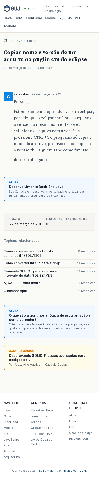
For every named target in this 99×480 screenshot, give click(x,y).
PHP (78, 18)
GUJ (7, 41)
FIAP (72, 427)
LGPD (83, 470)
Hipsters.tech (78, 438)
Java (8, 18)
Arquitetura (12, 457)
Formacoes (39, 416)
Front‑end (34, 18)
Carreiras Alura (42, 410)
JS (70, 18)
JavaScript (11, 439)
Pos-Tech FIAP (41, 433)
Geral (19, 18)
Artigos (36, 422)
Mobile (50, 18)
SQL (62, 18)
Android (10, 26)
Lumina (74, 421)
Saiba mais (46, 470)
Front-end (11, 422)
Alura (73, 415)
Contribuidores (66, 470)
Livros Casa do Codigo (41, 442)
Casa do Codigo (81, 433)
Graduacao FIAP (42, 428)
